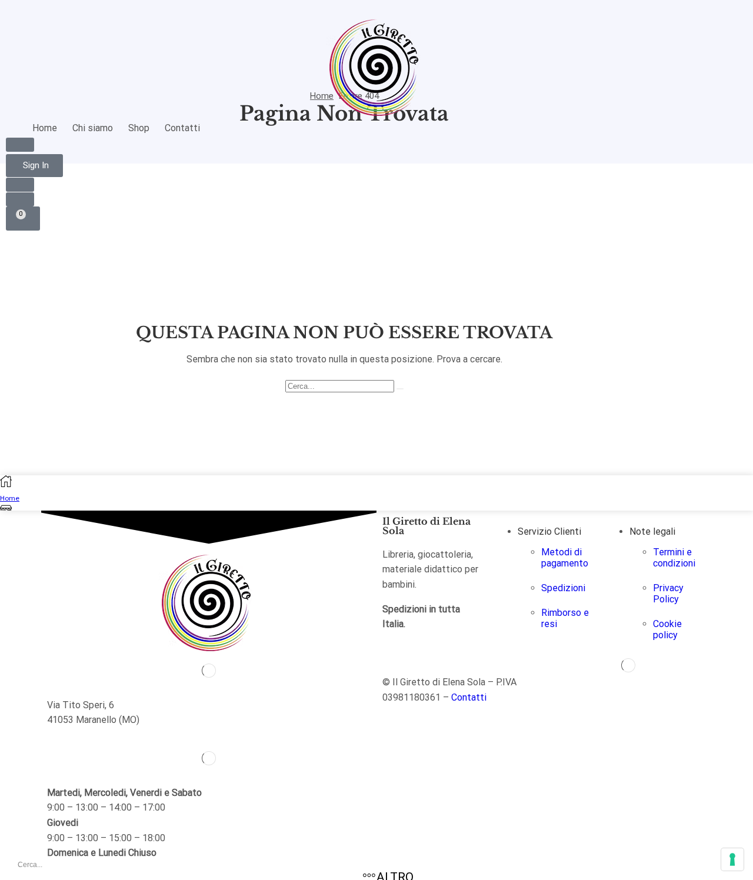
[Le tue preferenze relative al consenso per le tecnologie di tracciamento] (732, 859)
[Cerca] (400, 388)
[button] (20, 145)
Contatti (469, 697)
